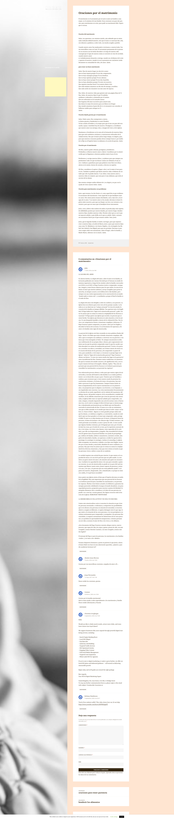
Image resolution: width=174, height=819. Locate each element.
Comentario (83, 725)
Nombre (82, 747)
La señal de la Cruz (50, 46)
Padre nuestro (48, 49)
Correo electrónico (86, 755)
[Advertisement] (55, 86)
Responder (83, 551)
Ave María (47, 38)
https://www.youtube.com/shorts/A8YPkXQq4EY (93, 704)
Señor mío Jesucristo (50, 54)
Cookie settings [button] (113, 816)
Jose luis (91, 243)
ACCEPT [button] (121, 816)
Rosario (47, 52)
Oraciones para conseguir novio (53, 17)
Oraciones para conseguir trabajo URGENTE (51, 20)
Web (80, 762)
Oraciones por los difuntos (52, 24)
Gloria (46, 44)
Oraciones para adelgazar (51, 27)
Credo (46, 41)
